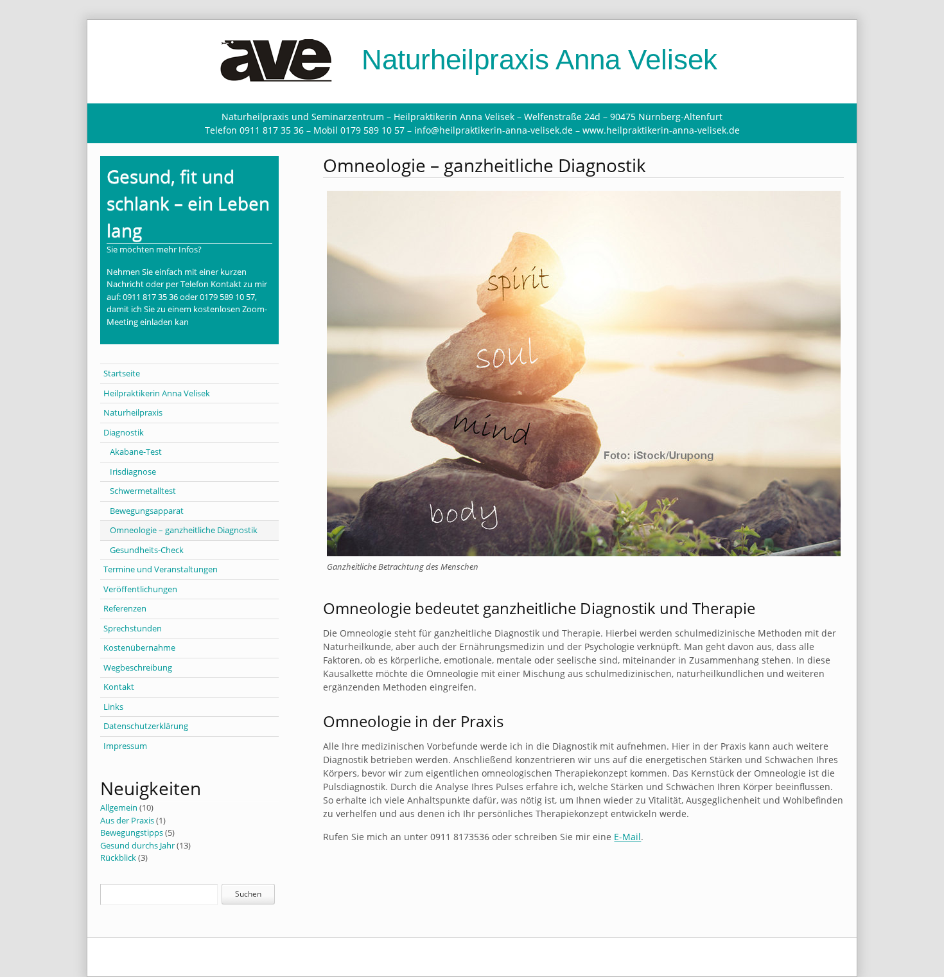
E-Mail (627, 837)
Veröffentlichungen (140, 589)
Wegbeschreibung (137, 667)
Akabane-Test (136, 451)
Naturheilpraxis (132, 412)
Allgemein (118, 807)
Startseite (121, 373)
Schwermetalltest (143, 491)
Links (113, 706)
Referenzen (124, 608)
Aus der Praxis (127, 820)
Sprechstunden (132, 628)
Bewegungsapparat (147, 510)
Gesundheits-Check (147, 550)
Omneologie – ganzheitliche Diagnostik (184, 530)
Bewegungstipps (131, 832)
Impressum (125, 746)
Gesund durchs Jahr (137, 845)
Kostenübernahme (139, 647)
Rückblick (118, 857)
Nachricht (125, 284)
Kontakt (118, 686)
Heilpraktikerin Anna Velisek (156, 393)
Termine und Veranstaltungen (160, 569)
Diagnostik (123, 432)
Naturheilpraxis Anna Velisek (535, 59)
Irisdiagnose (133, 471)
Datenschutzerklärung (145, 726)
